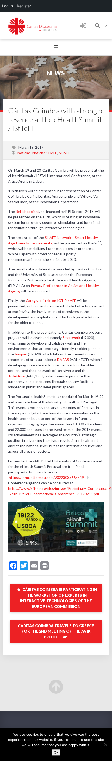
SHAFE (64, 152)
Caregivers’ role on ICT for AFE (50, 300)
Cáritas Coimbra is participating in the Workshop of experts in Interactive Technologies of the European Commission (58, 598)
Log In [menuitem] (7, 6)
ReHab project (27, 211)
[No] (105, 744)
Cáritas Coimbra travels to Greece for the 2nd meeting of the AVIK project (56, 631)
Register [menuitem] (24, 6)
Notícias (24, 152)
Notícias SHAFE (44, 152)
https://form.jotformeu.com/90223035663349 (46, 477)
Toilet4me (16, 376)
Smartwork (71, 337)
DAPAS (62, 359)
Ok (56, 752)
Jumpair (21, 354)
